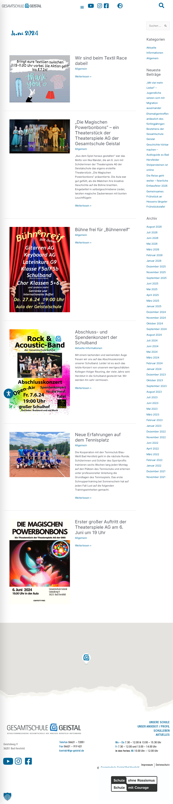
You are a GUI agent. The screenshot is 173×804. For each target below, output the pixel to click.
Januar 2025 (153, 306)
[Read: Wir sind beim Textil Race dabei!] (39, 78)
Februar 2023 (154, 420)
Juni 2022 (152, 442)
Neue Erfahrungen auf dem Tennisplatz (98, 437)
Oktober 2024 (154, 323)
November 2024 (156, 317)
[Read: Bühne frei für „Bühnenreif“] (39, 269)
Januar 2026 (153, 260)
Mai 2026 (151, 243)
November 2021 (155, 477)
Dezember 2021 (155, 471)
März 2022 (152, 454)
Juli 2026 (151, 232)
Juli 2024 (152, 340)
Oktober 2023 (154, 380)
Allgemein (81, 68)
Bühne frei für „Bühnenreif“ (102, 229)
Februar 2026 (154, 255)
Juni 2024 (152, 346)
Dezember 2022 (156, 431)
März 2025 (152, 300)
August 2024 (154, 334)
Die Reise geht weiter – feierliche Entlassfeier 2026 (157, 180)
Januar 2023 (154, 425)
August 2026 (154, 226)
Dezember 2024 (156, 312)
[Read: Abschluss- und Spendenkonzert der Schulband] (39, 371)
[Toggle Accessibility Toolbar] (8, 393)
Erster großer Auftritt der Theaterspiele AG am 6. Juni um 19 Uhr (100, 527)
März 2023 (152, 414)
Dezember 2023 (156, 374)
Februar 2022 (154, 460)
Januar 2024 (154, 369)
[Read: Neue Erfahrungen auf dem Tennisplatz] (39, 454)
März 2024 (152, 357)
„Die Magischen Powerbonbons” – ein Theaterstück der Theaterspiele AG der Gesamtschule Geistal (97, 132)
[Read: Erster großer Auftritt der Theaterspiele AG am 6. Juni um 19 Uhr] (39, 561)
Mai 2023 (152, 408)
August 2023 (154, 391)
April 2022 (152, 448)
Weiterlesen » (83, 77)
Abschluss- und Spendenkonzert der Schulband (96, 337)
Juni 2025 (152, 283)
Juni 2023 (152, 403)
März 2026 (152, 249)
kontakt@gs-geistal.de (71, 751)
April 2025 (152, 295)
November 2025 (156, 272)
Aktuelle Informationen (88, 348)
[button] (82, 7)
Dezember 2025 (156, 266)
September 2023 (156, 386)
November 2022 (156, 437)
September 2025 (156, 278)
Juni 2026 (152, 238)
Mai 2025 (151, 289)
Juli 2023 (152, 397)
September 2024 (156, 329)
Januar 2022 (153, 465)
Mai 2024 (152, 351)
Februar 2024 (154, 363)
